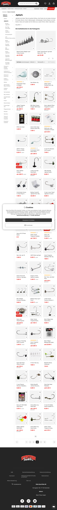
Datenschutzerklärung (23, 215)
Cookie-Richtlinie (35, 215)
